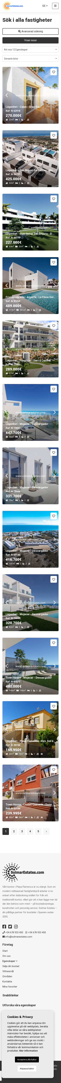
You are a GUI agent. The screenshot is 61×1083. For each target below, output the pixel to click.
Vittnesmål (8, 971)
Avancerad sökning (32, 31)
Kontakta (7, 981)
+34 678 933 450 (14, 932)
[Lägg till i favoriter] (53, 72)
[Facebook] (4, 926)
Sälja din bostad (10, 966)
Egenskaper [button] (9, 961)
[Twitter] (10, 926)
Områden (7, 976)
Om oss (6, 956)
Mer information (28, 1050)
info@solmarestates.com (18, 936)
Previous (6, 95)
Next (54, 95)
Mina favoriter (9, 986)
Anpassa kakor (27, 1068)
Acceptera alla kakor (27, 1059)
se (44, 5)
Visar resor (30, 40)
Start (5, 951)
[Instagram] (16, 926)
